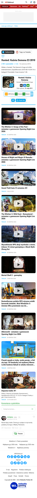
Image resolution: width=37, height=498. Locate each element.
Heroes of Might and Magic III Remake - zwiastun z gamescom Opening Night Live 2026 (18, 152)
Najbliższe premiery (23, 448)
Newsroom (13, 6)
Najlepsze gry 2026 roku (10, 444)
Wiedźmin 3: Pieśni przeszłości (18, 441)
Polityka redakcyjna (25, 470)
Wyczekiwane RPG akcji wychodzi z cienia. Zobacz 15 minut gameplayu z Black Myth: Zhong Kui (18, 239)
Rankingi (25, 6)
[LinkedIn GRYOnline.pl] (25, 456)
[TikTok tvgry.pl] (15, 463)
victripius (10, 417)
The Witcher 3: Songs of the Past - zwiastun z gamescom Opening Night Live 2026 (18, 121)
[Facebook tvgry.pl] (25, 463)
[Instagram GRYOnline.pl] (11, 456)
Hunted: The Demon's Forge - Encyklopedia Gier (18, 83)
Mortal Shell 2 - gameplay (18, 268)
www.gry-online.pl (6, 26)
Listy (31, 6)
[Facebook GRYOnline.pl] (8, 456)
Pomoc (27, 476)
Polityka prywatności (9, 473)
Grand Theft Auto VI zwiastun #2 (18, 180)
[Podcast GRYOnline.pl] (21, 456)
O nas (8, 470)
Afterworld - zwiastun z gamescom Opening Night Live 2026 (18, 325)
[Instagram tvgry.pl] (18, 463)
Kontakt (21, 476)
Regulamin (14, 470)
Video (16, 26)
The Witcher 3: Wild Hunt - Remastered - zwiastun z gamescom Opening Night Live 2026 (18, 209)
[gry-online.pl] (9, 2)
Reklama (31, 473)
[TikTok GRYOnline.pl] (18, 456)
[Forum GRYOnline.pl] (28, 456)
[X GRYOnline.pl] (15, 456)
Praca (15, 476)
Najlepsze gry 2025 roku (26, 444)
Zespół (10, 476)
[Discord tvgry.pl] (21, 463)
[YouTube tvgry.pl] (11, 463)
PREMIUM (5, 6)
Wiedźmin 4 (11, 448)
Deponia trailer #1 (18, 386)
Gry (20, 6)
